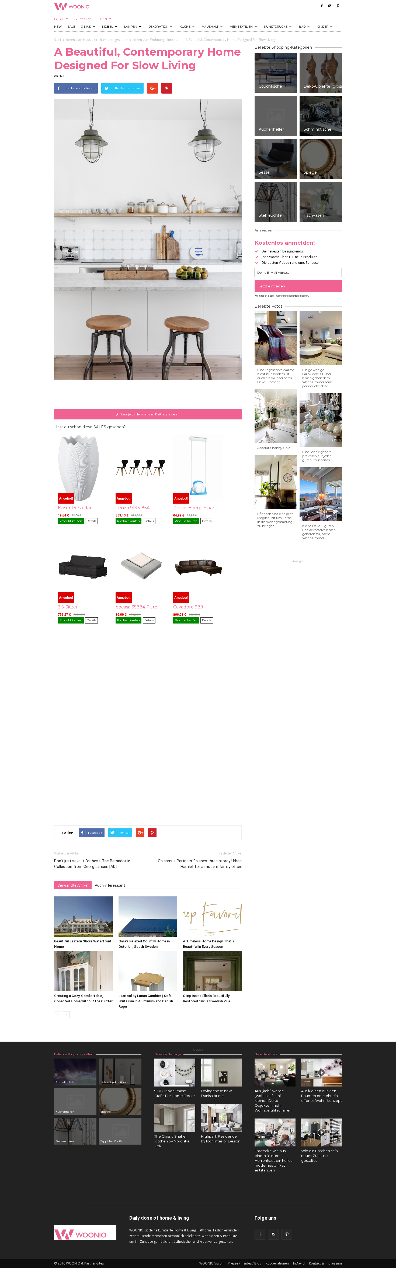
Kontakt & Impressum (325, 1263)
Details (91, 521)
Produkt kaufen (71, 521)
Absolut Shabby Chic (273, 448)
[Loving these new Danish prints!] (221, 1073)
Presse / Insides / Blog (244, 1263)
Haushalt (210, 27)
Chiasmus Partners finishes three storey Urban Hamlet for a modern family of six (200, 864)
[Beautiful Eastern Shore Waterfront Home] (83, 916)
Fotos (59, 19)
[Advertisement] (148, 395)
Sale (71, 27)
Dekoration (158, 27)
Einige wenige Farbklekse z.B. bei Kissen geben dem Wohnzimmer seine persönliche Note (317, 378)
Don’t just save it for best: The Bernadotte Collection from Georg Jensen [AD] (92, 864)
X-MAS (86, 27)
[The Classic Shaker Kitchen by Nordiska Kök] (174, 1118)
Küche (185, 27)
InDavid (299, 1263)
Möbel (107, 27)
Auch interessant (110, 885)
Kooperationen (277, 1263)
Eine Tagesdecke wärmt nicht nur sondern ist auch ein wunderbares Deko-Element (275, 376)
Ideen (102, 19)
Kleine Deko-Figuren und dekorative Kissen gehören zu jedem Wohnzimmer (319, 532)
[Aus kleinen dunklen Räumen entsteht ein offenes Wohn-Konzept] (321, 1073)
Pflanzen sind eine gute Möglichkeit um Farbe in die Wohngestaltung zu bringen (275, 520)
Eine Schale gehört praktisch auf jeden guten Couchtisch (317, 456)
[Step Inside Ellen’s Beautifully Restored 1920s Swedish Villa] (212, 971)
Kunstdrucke (275, 27)
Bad (302, 27)
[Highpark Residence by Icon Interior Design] (221, 1118)
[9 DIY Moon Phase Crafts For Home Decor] (174, 1073)
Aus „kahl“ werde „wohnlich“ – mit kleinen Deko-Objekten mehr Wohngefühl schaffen (273, 1100)
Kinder (322, 27)
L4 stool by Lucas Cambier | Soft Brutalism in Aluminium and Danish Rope (146, 1001)
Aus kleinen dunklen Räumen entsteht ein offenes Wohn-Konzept (321, 1096)
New (58, 27)
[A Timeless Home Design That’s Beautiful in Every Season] (212, 916)
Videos (80, 19)
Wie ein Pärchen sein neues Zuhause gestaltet (319, 1156)
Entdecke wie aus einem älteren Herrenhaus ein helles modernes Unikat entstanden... (273, 1160)
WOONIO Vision (211, 1263)
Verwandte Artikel (72, 885)
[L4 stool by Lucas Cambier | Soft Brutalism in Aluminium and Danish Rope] (148, 971)
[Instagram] (330, 6)
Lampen (130, 27)
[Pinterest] (338, 6)
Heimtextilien (241, 27)
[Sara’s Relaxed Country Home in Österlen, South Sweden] (148, 916)
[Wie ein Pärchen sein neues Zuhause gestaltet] (321, 1132)
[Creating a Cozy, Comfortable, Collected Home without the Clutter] (83, 971)
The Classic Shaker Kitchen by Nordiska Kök (171, 1141)
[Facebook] (322, 6)
